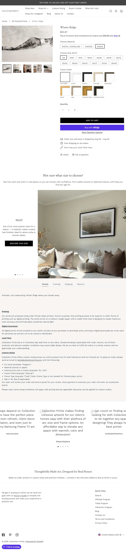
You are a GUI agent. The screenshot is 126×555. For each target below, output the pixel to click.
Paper (100, 47)
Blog (97, 511)
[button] (121, 11)
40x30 (84, 63)
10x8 (72, 58)
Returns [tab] (80, 284)
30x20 (64, 63)
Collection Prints (16, 541)
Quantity (64, 104)
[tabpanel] (63, 344)
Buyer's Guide (20, 496)
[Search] (110, 11)
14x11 (80, 58)
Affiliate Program (102, 499)
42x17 (94, 63)
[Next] (98, 420)
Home (4, 21)
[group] (82, 234)
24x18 (108, 58)
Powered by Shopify (34, 541)
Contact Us (100, 515)
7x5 (63, 58)
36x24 (74, 63)
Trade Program (101, 503)
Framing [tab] (56, 284)
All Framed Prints (19, 21)
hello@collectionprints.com (29, 360)
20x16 (99, 58)
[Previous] (27, 420)
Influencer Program (103, 507)
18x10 (89, 58)
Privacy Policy (101, 523)
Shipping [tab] (68, 284)
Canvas (88, 47)
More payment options (92, 132)
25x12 (118, 58)
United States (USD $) (111, 535)
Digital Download (71, 47)
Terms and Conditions (104, 519)
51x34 (104, 63)
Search (98, 495)
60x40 (114, 63)
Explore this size (19, 243)
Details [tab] (45, 284)
